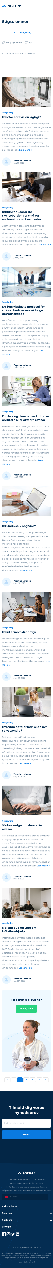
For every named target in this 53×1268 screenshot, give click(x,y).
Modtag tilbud (26, 1008)
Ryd (30, 42)
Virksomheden (10, 1206)
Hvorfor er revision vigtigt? (21, 117)
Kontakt (6, 1227)
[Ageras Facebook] (4, 1236)
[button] (49, 6)
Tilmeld (26, 1134)
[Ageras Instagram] (9, 1236)
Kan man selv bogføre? (19, 526)
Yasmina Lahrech (22, 161)
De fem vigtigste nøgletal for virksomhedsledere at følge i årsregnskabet (23, 311)
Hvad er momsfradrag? (19, 632)
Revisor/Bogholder (14, 1144)
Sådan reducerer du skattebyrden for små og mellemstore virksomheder (21, 216)
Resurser (7, 1213)
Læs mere (24, 150)
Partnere (7, 1220)
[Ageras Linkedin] (17, 1236)
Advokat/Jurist (12, 1156)
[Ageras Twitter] (13, 1236)
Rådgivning (25, 32)
